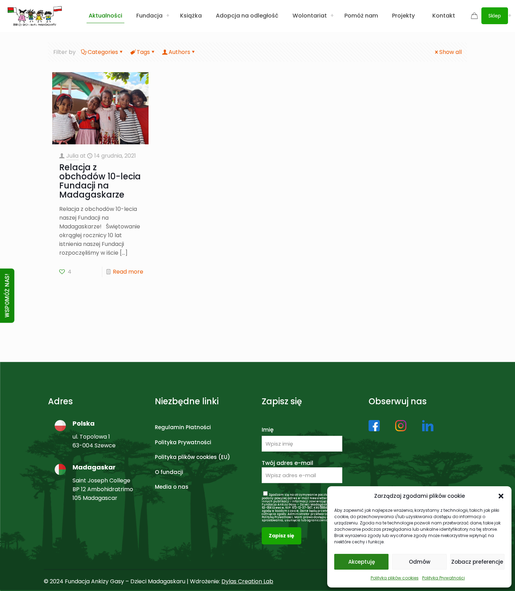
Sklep (494, 15)
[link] (374, 425)
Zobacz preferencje (477, 561)
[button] (500, 496)
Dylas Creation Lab (247, 581)
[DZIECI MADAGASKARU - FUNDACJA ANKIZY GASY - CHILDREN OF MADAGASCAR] (34, 16)
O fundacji (169, 472)
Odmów (419, 561)
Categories (103, 52)
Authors (179, 52)
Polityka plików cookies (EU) (192, 457)
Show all (450, 52)
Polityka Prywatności (443, 578)
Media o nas (171, 486)
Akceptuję (361, 561)
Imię (268, 430)
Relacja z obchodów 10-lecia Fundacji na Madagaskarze (100, 181)
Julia (72, 156)
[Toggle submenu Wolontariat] (332, 15)
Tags (143, 52)
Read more (128, 272)
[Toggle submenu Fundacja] (167, 15)
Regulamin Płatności (183, 427)
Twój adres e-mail (287, 463)
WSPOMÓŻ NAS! (7, 295)
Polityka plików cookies (395, 578)
